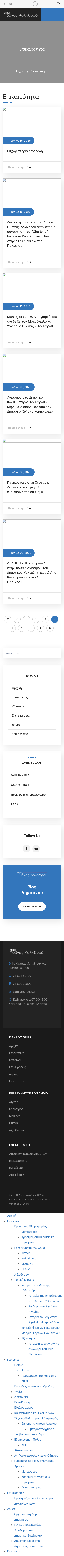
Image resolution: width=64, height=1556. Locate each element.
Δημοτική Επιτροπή (27, 1540)
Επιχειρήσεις (21, 715)
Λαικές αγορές (31, 1487)
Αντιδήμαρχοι (23, 1530)
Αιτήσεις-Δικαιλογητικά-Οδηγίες (36, 1455)
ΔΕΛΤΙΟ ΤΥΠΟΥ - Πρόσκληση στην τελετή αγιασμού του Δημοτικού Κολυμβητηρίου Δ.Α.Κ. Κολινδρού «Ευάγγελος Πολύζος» (31, 572)
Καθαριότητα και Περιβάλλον (34, 1413)
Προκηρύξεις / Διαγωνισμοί (28, 794)
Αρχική (20, 71)
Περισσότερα (18, 167)
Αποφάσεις (16, 1174)
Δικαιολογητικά (24, 1503)
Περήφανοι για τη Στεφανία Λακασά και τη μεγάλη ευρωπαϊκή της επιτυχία (28, 487)
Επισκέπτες (20, 697)
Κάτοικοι (18, 706)
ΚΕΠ (24, 1445)
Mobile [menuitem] (35, 3)
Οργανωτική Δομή (26, 1514)
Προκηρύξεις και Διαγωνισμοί (34, 1461)
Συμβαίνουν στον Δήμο (29, 1434)
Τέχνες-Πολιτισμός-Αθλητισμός (36, 1418)
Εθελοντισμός (23, 1407)
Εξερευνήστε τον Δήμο (29, 1248)
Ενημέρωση (16, 1167)
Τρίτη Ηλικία (22, 1370)
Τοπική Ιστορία (24, 1279)
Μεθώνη (14, 1116)
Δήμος (16, 724)
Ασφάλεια (21, 1397)
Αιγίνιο (13, 1102)
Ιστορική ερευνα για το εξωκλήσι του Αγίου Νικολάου (43, 1349)
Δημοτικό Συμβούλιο (28, 1535)
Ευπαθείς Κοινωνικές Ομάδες (34, 1386)
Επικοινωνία (20, 734)
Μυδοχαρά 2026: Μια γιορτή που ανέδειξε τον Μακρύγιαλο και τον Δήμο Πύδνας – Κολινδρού (32, 321)
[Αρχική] (20, 14)
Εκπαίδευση (22, 1402)
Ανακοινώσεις (20, 774)
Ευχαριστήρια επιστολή (25, 151)
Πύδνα (13, 1123)
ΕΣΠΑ (14, 804)
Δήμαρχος (21, 1519)
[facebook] (4, 4)
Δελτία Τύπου (20, 784)
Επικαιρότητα (18, 1160)
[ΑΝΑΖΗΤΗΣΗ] (56, 653)
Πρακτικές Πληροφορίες (30, 1226)
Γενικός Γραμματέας (27, 1524)
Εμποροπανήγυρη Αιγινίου (39, 1423)
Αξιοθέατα (16, 1130)
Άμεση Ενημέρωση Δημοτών (28, 1153)
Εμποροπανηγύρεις (41, 1429)
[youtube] (10, 4)
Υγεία (18, 1391)
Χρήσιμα (19, 1466)
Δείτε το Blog (32, 906)
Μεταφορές (29, 1232)
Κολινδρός (16, 1109)
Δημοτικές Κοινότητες (29, 1546)
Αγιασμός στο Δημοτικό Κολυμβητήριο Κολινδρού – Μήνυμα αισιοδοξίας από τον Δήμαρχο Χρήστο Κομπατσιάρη (30, 404)
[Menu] (59, 15)
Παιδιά (18, 1365)
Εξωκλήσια (28, 1338)
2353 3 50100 (22, 976)
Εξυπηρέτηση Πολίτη (28, 1439)
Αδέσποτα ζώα (24, 1450)
